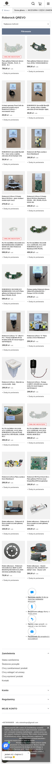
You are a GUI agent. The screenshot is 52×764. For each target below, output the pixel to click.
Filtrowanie (26, 31)
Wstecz (7, 10)
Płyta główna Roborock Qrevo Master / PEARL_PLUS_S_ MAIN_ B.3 (12, 63)
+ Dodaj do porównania (10, 73)
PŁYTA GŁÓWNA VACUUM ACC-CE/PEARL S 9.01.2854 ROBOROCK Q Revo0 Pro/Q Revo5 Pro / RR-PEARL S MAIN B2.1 (13, 432)
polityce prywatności (11, 738)
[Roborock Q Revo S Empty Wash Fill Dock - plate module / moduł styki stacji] (13, 182)
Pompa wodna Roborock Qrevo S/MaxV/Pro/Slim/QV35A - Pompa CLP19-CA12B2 (38, 291)
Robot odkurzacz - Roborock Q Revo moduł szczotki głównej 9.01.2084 (13, 523)
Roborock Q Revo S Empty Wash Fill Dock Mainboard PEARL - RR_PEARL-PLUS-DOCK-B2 (37, 199)
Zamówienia (8, 653)
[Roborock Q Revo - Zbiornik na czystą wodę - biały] (13, 368)
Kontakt (5, 681)
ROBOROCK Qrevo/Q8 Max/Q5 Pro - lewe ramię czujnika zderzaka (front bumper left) (13, 154)
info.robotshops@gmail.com (27, 722)
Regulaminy (8, 699)
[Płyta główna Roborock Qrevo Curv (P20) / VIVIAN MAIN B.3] (38, 47)
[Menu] (48, 4)
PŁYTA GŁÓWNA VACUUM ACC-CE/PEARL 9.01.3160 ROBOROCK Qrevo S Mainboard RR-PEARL (36, 246)
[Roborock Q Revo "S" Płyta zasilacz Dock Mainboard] (38, 322)
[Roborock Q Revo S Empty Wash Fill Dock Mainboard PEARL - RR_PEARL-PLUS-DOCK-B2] (38, 182)
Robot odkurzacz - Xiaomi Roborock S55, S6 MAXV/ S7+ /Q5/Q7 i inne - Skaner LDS (37, 568)
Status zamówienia (10, 660)
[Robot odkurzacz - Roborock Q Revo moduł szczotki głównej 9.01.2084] (13, 507)
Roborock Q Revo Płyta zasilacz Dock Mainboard (13, 478)
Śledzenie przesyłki (10, 664)
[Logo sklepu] (6, 3)
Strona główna (19, 10)
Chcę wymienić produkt (12, 676)
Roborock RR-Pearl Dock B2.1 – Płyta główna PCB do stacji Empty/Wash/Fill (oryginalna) (38, 479)
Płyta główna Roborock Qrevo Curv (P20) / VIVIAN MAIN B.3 (37, 62)
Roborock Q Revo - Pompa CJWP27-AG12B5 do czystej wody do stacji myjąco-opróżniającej (37, 385)
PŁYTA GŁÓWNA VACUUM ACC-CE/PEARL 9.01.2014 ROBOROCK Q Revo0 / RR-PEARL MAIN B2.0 (37, 431)
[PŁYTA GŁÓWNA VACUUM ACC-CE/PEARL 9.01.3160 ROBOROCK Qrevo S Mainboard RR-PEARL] (38, 229)
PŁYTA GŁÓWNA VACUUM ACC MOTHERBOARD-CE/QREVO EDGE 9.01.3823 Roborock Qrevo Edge (13, 246)
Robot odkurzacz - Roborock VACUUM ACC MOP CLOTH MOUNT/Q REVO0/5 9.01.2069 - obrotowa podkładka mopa (13, 569)
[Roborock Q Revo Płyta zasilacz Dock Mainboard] (13, 463)
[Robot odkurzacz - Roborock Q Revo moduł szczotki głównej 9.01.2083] (38, 507)
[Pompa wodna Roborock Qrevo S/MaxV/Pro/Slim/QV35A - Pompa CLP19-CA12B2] (38, 275)
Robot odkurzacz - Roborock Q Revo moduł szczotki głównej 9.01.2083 (38, 523)
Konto (5, 690)
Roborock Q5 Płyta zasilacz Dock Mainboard (37, 153)
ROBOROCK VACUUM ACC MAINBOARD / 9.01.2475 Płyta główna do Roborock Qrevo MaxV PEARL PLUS (13, 292)
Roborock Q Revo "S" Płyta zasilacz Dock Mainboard (37, 337)
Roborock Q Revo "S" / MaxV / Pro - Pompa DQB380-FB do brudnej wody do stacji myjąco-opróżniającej (13, 339)
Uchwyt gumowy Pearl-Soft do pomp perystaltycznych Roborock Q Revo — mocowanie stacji (12, 108)
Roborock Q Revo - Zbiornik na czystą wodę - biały (13, 383)
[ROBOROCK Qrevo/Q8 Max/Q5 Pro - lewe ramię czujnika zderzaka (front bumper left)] (13, 138)
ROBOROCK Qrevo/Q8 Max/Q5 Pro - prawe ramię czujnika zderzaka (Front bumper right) (38, 107)
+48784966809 (8, 722)
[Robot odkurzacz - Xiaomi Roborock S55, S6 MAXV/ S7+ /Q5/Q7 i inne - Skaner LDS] (38, 552)
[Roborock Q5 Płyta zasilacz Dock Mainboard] (38, 138)
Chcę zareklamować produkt (14, 668)
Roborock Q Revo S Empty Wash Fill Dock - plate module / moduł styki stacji (13, 198)
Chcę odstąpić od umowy (13, 672)
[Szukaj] (33, 4)
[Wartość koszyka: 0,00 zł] (40, 4)
